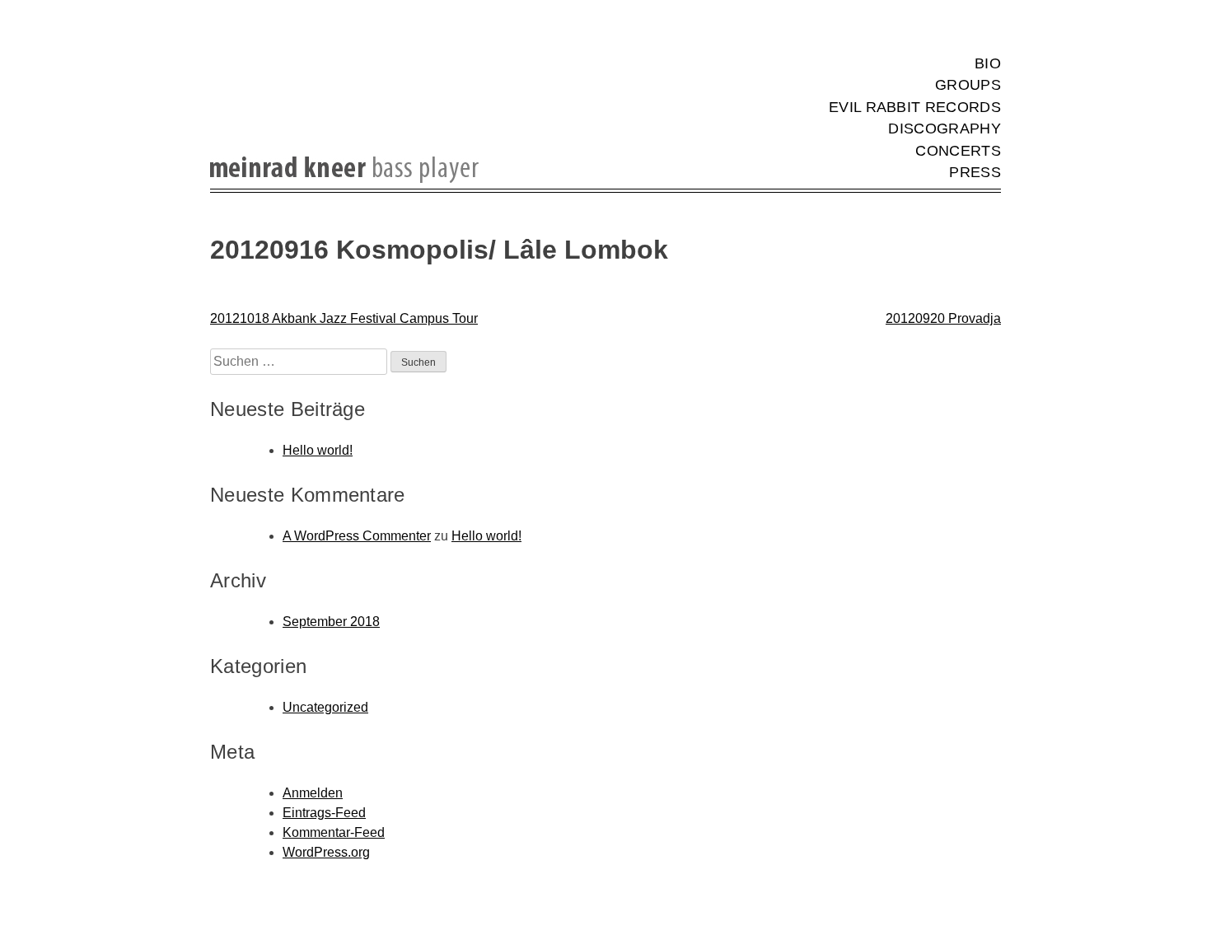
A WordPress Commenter (357, 536)
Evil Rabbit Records (915, 107)
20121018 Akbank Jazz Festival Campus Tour (344, 318)
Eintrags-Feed (324, 813)
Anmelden (313, 793)
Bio (988, 63)
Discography (944, 128)
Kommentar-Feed (334, 832)
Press (975, 172)
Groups (968, 85)
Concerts (958, 151)
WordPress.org (326, 852)
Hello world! (318, 450)
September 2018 (331, 622)
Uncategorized (325, 707)
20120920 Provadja (943, 318)
